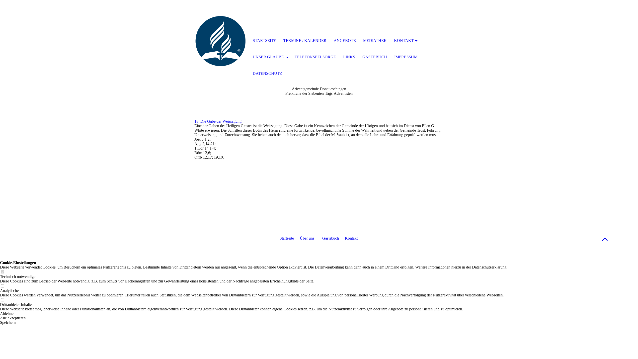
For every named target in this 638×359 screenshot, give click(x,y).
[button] (605, 239)
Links (349, 57)
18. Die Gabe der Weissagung (217, 121)
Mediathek (375, 40)
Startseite (287, 238)
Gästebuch (330, 238)
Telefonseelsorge (315, 57)
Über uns (307, 238)
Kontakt (351, 238)
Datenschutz (267, 73)
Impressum (405, 57)
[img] (220, 41)
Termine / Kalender (304, 40)
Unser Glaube (269, 57)
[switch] (2, 272)
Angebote (345, 40)
